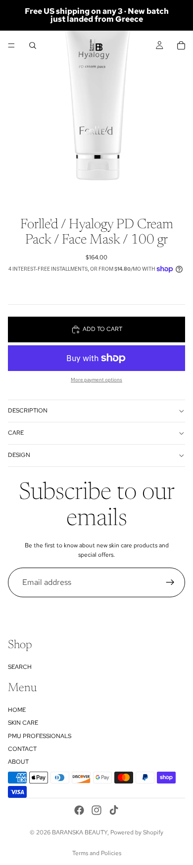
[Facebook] (79, 810)
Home (17, 710)
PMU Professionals (39, 736)
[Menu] (11, 45)
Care (16, 433)
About (18, 762)
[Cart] (181, 45)
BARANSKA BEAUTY (79, 832)
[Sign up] (170, 582)
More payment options (96, 379)
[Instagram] (96, 810)
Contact (22, 749)
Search (20, 667)
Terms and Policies (96, 853)
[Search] (33, 45)
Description (28, 410)
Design (19, 455)
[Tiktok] (114, 810)
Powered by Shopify (136, 832)
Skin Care (23, 723)
